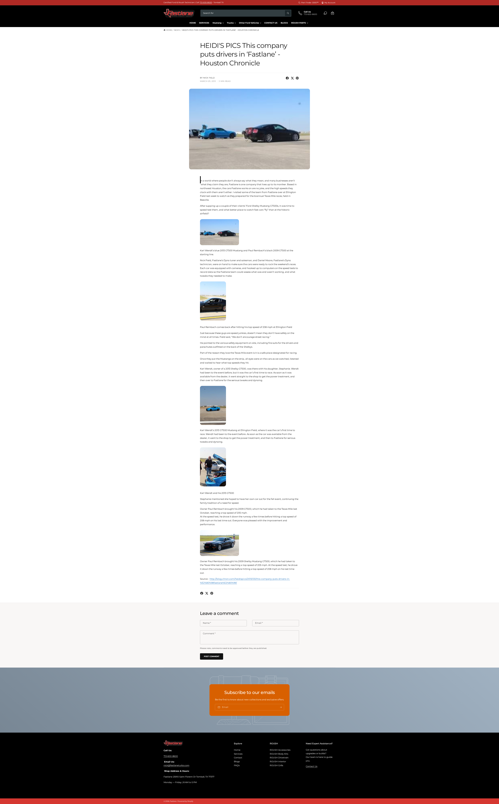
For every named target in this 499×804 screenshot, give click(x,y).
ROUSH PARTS (298, 23)
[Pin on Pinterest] (297, 78)
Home (169, 30)
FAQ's (237, 765)
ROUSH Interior (278, 761)
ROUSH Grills (276, 765)
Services (238, 754)
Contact (238, 757)
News (177, 30)
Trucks (230, 23)
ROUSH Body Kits (279, 754)
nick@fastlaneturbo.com (176, 765)
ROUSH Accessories (280, 750)
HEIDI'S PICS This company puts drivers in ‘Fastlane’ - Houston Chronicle (220, 30)
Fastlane (173, 801)
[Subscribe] (281, 707)
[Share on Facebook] (287, 78)
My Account (329, 3)
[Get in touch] (325, 13)
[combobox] (245, 13)
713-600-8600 (171, 756)
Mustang (217, 23)
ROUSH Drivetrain (279, 757)
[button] (332, 13)
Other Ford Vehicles (249, 23)
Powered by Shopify (185, 801)
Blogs (237, 761)
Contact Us (311, 766)
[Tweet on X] (292, 78)
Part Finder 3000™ (309, 3)
